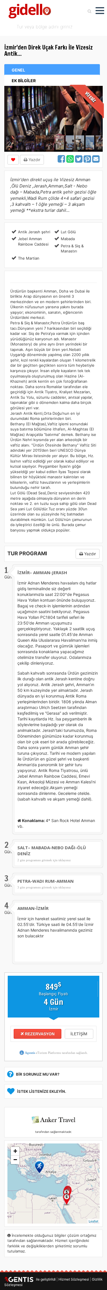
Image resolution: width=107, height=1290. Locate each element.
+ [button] (15, 1151)
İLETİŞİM (78, 1034)
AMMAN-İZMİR (33, 908)
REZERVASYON (39, 1034)
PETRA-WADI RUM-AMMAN (45, 881)
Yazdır (33, 159)
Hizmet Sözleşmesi (73, 1279)
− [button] (15, 1159)
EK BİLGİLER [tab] (24, 80)
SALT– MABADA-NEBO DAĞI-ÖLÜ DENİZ (51, 850)
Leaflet (93, 1221)
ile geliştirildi (44, 1279)
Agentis (30, 1052)
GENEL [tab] (18, 70)
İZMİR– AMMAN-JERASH (42, 572)
